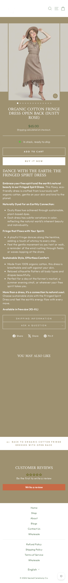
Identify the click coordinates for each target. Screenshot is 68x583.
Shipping (21, 129)
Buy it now (34, 161)
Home (34, 507)
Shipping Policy (34, 549)
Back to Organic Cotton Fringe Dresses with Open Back (36, 443)
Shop (34, 513)
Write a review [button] (34, 487)
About (34, 518)
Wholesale (34, 534)
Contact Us (34, 528)
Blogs (34, 523)
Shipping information (34, 318)
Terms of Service (34, 554)
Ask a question (34, 325)
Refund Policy (34, 544)
